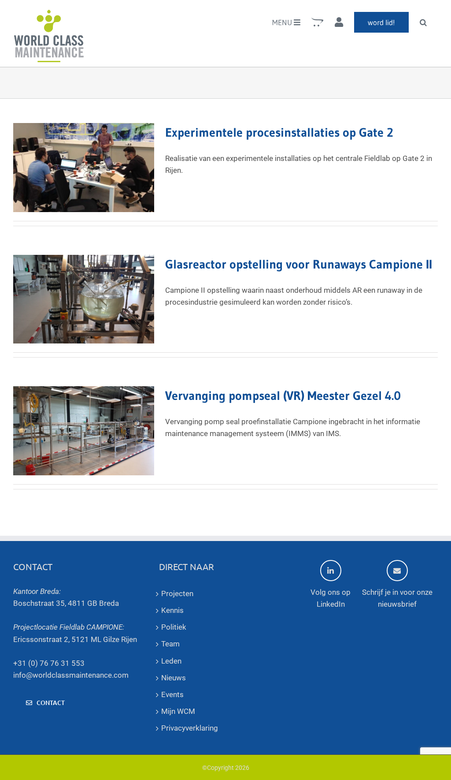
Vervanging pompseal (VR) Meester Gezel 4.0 (283, 395)
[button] (423, 22)
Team (170, 643)
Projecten (177, 593)
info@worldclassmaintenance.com (71, 675)
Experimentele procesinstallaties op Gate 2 (279, 132)
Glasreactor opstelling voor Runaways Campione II (298, 264)
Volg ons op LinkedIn (331, 598)
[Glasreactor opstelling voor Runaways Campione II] (83, 299)
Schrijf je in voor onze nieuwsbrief (397, 598)
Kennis (172, 610)
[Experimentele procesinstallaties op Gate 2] (83, 167)
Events (172, 694)
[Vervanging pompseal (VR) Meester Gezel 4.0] (83, 430)
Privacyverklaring (189, 728)
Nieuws (173, 677)
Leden (171, 661)
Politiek (173, 627)
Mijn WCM (178, 711)
